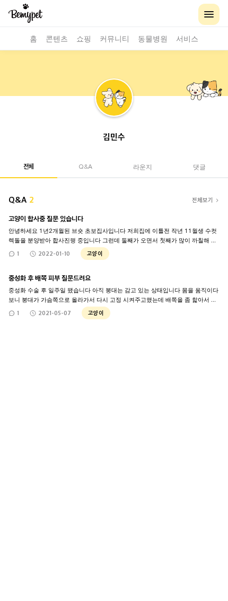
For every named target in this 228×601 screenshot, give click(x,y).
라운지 (142, 166)
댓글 (199, 166)
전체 (28, 166)
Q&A (85, 166)
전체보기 (202, 200)
